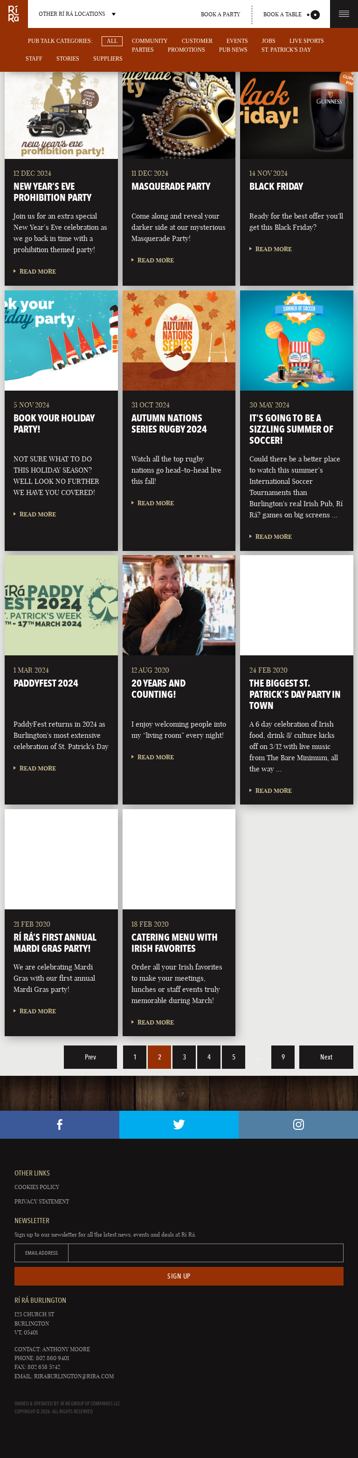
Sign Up (179, 1276)
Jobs (268, 41)
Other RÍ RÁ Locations (72, 13)
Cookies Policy (36, 1186)
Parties (143, 50)
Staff (34, 58)
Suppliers (108, 58)
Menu (344, 14)
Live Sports (306, 41)
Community (150, 41)
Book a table (282, 14)
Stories (67, 58)
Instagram (298, 1125)
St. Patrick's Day (286, 50)
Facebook (59, 1125)
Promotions (186, 50)
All (112, 41)
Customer (197, 41)
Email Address (41, 1253)
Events (237, 41)
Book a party (220, 14)
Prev (90, 1057)
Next (326, 1057)
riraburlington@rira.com (74, 1376)
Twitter (179, 1125)
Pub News (233, 50)
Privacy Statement (41, 1201)
